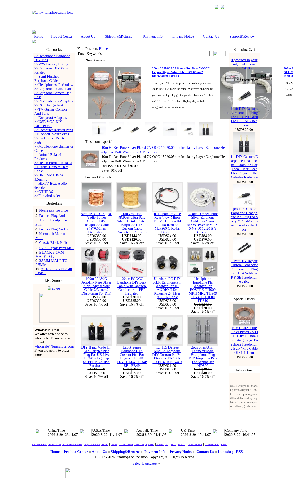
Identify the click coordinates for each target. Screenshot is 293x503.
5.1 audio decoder (72, 444)
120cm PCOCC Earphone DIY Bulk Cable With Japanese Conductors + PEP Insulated (132, 286)
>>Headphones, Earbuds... (53, 85)
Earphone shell (92, 444)
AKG (173, 444)
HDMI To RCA (195, 444)
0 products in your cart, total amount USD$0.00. (244, 64)
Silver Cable (54, 444)
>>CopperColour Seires (51, 134)
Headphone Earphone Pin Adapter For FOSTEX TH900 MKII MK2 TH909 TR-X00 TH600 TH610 (203, 290)
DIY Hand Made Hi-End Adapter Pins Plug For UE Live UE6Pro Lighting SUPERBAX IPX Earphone (96, 356)
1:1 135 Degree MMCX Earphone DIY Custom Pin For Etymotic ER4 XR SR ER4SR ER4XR (167, 354)
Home (38, 36)
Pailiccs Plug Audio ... (55, 216)
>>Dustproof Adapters (50, 118)
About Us (88, 36)
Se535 (104, 444)
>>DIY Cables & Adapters (53, 101)
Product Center (61, 36)
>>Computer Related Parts (53, 130)
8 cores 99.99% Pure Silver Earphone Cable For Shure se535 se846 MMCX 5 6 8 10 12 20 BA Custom (202, 223)
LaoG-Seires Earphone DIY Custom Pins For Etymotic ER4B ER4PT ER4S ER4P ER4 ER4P (132, 356)
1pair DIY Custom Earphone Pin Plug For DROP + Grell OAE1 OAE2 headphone (244, 117)
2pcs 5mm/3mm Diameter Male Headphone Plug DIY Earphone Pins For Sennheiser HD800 (203, 356)
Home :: (57, 452)
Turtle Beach (126, 444)
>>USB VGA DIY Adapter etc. (48, 124)
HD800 (181, 444)
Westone (139, 444)
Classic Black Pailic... (55, 243)
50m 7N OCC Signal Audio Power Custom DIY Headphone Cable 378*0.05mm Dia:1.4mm (96, 223)
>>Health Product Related (53, 163)
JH (166, 444)
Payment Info (153, 36)
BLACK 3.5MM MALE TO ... (49, 254)
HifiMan (160, 444)
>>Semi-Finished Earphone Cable (46, 79)
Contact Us (211, 36)
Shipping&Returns (118, 36)
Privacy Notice (183, 36)
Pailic (224, 444)
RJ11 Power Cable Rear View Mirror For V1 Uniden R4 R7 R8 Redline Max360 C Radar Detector (167, 223)
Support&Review (242, 36)
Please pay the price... (55, 210)
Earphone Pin (39, 444)
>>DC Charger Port (48, 105)
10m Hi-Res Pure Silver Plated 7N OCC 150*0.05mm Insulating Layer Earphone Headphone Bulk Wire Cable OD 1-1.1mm (244, 340)
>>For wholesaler (47, 196)
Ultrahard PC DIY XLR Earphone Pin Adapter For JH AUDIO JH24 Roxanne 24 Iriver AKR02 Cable (167, 288)
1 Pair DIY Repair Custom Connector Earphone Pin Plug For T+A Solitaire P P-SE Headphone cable (244, 271)
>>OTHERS (43, 192)
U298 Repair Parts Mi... (56, 248)
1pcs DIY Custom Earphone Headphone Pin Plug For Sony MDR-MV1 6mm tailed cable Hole (244, 219)
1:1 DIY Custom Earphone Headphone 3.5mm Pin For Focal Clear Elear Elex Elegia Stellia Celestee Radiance (244, 167)
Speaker (149, 444)
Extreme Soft (212, 444)
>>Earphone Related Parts (53, 89)
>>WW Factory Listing (51, 64)
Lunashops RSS (230, 452)
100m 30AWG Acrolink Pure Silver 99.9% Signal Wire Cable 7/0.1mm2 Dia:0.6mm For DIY (96, 286)
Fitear (114, 444)
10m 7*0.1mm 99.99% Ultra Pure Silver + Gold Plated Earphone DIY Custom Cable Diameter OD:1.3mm (132, 223)
